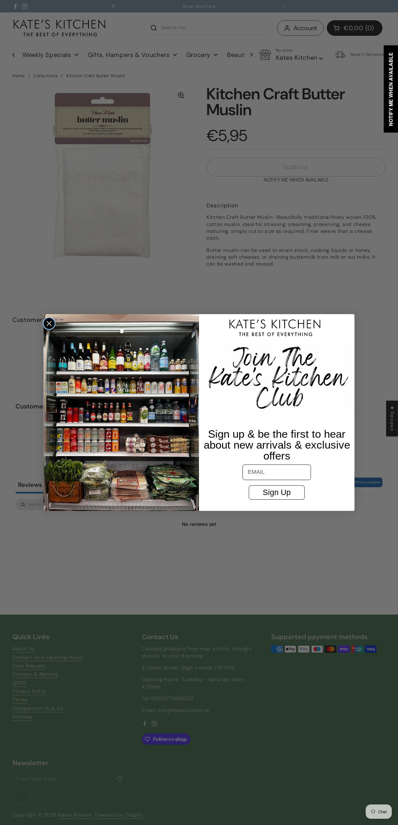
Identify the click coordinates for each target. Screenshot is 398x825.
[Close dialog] (49, 323)
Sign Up (277, 492)
